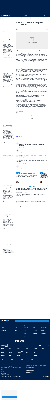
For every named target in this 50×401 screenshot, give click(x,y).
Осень (34, 327)
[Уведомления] (46, 15)
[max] (21, 341)
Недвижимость (3, 13)
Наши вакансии (3, 330)
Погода (13, 13)
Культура (26, 328)
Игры (42, 13)
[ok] (23, 341)
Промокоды (46, 13)
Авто (15, 325)
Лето (25, 330)
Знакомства (9, 13)
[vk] (18, 341)
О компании (3, 328)
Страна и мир (43, 328)
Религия (34, 335)
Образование (26, 336)
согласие (5, 394)
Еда (15, 333)
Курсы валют (32, 13)
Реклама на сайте (4, 325)
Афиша (23, 13)
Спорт (42, 325)
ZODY (39, 13)
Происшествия (35, 330)
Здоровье (16, 336)
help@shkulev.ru (7, 374)
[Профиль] (49, 15)
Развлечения (35, 333)
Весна (16, 328)
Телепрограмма (18, 13)
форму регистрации (24, 107)
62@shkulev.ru (11, 372)
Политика (34, 328)
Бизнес (16, 327)
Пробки (36, 13)
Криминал (26, 327)
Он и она (34, 325)
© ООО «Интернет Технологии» (16, 376)
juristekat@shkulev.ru (3, 373)
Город (16, 330)
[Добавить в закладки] (17, 29)
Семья (34, 336)
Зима (25, 325)
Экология (42, 330)
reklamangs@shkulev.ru (32, 364)
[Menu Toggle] (1, 15)
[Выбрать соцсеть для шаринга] (47, 29)
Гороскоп (27, 13)
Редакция (21, 111)
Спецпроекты (43, 333)
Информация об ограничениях (30, 367)
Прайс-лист (3, 327)
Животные (16, 335)
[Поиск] (44, 15)
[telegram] (16, 341)
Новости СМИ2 (19, 136)
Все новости (8, 21)
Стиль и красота (43, 327)
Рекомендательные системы (30, 370)
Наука (25, 333)
